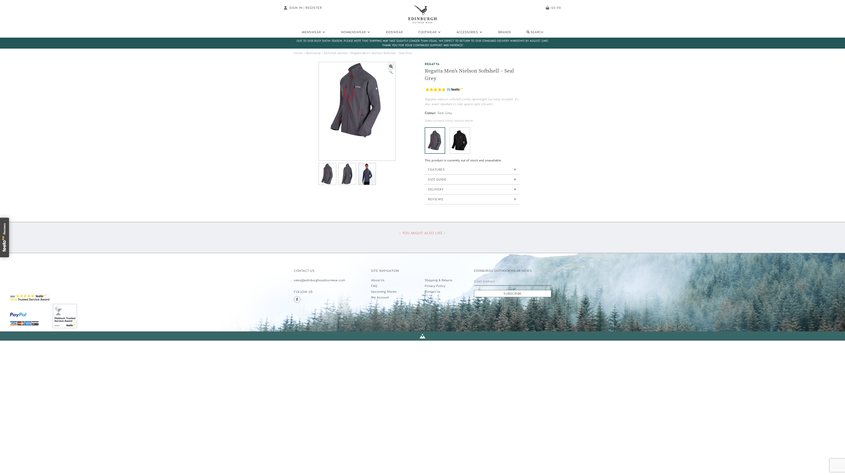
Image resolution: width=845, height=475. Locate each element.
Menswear (313, 53)
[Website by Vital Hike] (422, 336)
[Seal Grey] (435, 140)
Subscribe (512, 294)
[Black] (460, 140)
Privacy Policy (435, 286)
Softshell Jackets (336, 53)
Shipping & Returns (438, 280)
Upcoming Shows (384, 292)
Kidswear (394, 32)
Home (298, 53)
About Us (377, 280)
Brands (504, 32)
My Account (380, 297)
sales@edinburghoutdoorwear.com (319, 280)
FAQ (374, 286)
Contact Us (432, 292)
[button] (391, 66)
